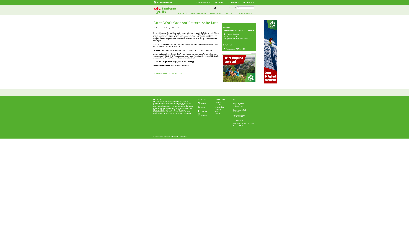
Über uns (181, 13)
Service (229, 13)
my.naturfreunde (222, 8)
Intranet (233, 8)
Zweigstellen (215, 13)
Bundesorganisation (203, 2)
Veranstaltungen (198, 13)
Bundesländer (233, 2)
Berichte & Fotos (245, 13)
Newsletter (218, 109)
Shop (216, 111)
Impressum (174, 136)
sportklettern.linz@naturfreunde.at (238, 39)
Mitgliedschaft (219, 107)
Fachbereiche (247, 2)
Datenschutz (183, 136)
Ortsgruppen (218, 2)
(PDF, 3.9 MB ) (235, 49)
